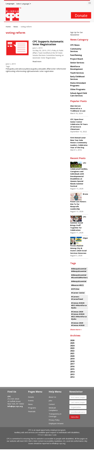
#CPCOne (75, 289)
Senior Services (77, 62)
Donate (81, 15)
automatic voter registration (42, 71)
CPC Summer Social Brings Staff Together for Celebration (78, 223)
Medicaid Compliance (53, 409)
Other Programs (77, 89)
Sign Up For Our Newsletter (76, 33)
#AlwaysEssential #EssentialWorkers (79, 276)
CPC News (75, 45)
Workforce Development (76, 67)
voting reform (15, 71)
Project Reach (76, 59)
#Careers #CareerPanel (77, 297)
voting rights (26, 71)
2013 (72, 374)
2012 (72, 377)
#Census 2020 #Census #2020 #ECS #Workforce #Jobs (79, 315)
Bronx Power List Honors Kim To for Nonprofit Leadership (79, 201)
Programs (32, 408)
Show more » (76, 329)
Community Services (75, 50)
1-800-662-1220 (49, 435)
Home (8, 26)
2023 (72, 348)
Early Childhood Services (77, 77)
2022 (72, 351)
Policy (8, 69)
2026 (72, 340)
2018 (72, 361)
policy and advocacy (18, 69)
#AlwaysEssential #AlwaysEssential (78, 270)
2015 (72, 369)
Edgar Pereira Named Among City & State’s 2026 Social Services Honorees (79, 245)
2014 (72, 371)
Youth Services (77, 73)
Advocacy (29, 69)
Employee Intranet (56, 423)
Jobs (50, 400)
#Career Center (78, 293)
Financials (31, 411)
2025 (72, 343)
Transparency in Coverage (55, 415)
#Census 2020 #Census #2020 (77, 324)
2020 (72, 356)
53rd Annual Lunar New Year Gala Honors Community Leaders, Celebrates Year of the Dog (79, 142)
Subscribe (75, 417)
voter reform (56, 69)
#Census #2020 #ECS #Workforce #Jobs (79, 305)
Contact (52, 404)
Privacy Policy (54, 420)
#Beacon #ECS (77, 285)
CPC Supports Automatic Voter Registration (48, 43)
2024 (72, 345)
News (15, 26)
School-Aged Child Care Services (78, 94)
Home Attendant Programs (78, 84)
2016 (72, 366)
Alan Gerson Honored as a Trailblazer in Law (77, 108)
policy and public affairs (42, 69)
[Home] (14, 14)
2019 (72, 358)
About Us (52, 397)
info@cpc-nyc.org (15, 406)
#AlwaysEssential (78, 281)
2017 (72, 364)
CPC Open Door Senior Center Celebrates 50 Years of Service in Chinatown (79, 124)
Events (31, 400)
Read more (37, 61)
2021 (72, 353)
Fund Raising (76, 55)
